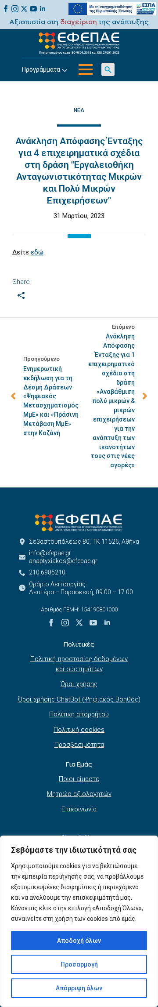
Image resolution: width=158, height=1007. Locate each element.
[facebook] (5, 8)
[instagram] (14, 8)
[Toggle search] (108, 69)
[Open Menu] (86, 69)
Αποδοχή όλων (79, 940)
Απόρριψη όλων (79, 988)
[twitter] (24, 8)
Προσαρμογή (79, 964)
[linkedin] (42, 8)
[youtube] (33, 8)
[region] (79, 921)
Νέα (79, 110)
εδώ (37, 252)
